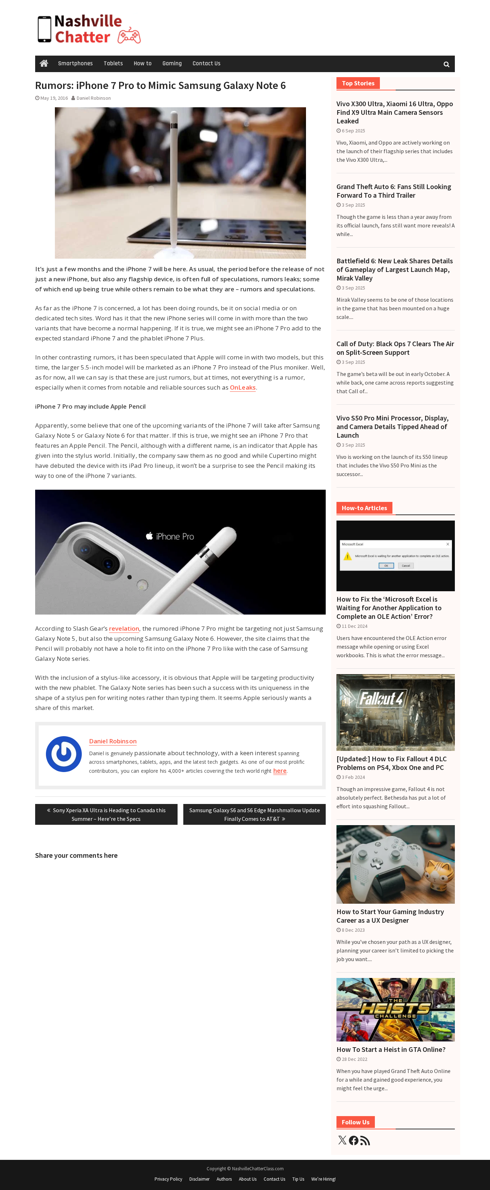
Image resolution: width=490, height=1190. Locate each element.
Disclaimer (199, 1179)
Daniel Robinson (94, 98)
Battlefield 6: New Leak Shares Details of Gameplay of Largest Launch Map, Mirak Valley (394, 269)
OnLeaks (243, 387)
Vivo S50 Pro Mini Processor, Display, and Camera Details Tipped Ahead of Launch (392, 426)
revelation (124, 628)
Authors (224, 1179)
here (280, 770)
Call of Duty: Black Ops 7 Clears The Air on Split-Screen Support (395, 348)
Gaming (172, 63)
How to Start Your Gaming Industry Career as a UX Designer (390, 916)
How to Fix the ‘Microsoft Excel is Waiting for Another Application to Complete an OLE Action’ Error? (389, 608)
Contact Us (207, 63)
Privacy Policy (168, 1179)
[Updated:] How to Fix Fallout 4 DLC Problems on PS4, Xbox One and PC (391, 763)
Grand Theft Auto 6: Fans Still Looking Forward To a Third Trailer (393, 190)
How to (143, 63)
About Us (247, 1179)
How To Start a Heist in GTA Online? (391, 1049)
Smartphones (75, 63)
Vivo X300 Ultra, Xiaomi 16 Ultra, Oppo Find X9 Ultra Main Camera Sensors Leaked (394, 112)
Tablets (113, 63)
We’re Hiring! (323, 1179)
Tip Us (298, 1179)
